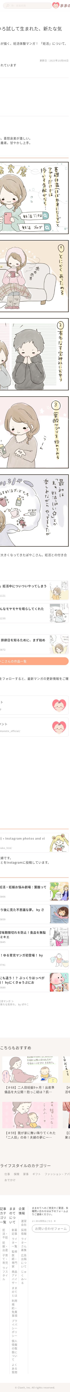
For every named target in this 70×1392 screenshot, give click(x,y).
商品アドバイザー (14, 1277)
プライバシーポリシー (14, 1328)
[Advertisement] (35, 780)
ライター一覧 (14, 1242)
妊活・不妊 (5, 1233)
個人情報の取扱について (14, 1350)
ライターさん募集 (24, 1244)
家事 (26, 1174)
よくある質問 (14, 1368)
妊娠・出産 (5, 1246)
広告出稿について (24, 1260)
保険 (16, 1174)
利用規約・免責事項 (14, 1308)
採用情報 (24, 1231)
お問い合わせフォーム (51, 1228)
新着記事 (14, 1231)
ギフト (36, 1174)
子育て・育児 (5, 1258)
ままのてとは (14, 1291)
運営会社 (24, 1222)
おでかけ (10, 1180)
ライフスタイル (5, 1273)
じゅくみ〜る (24, 1277)
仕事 (7, 1174)
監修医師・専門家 (14, 1259)
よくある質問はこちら (42, 1221)
